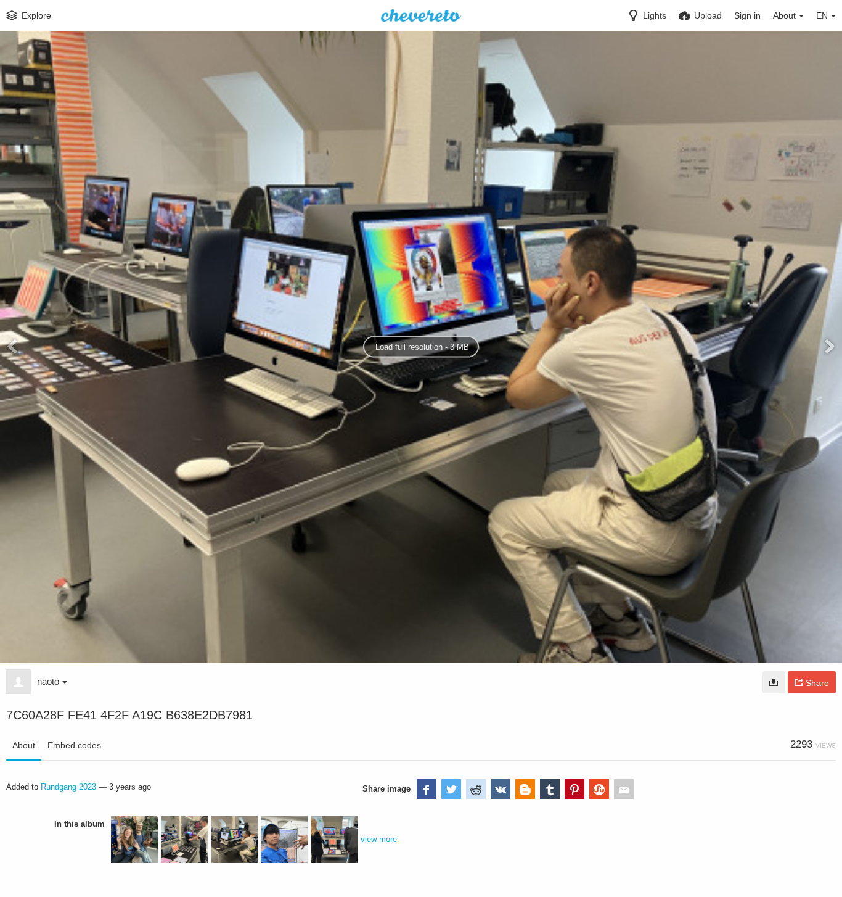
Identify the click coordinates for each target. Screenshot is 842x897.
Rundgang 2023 (68, 787)
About (23, 745)
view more (379, 839)
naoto (48, 681)
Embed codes (74, 745)
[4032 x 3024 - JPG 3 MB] (773, 682)
